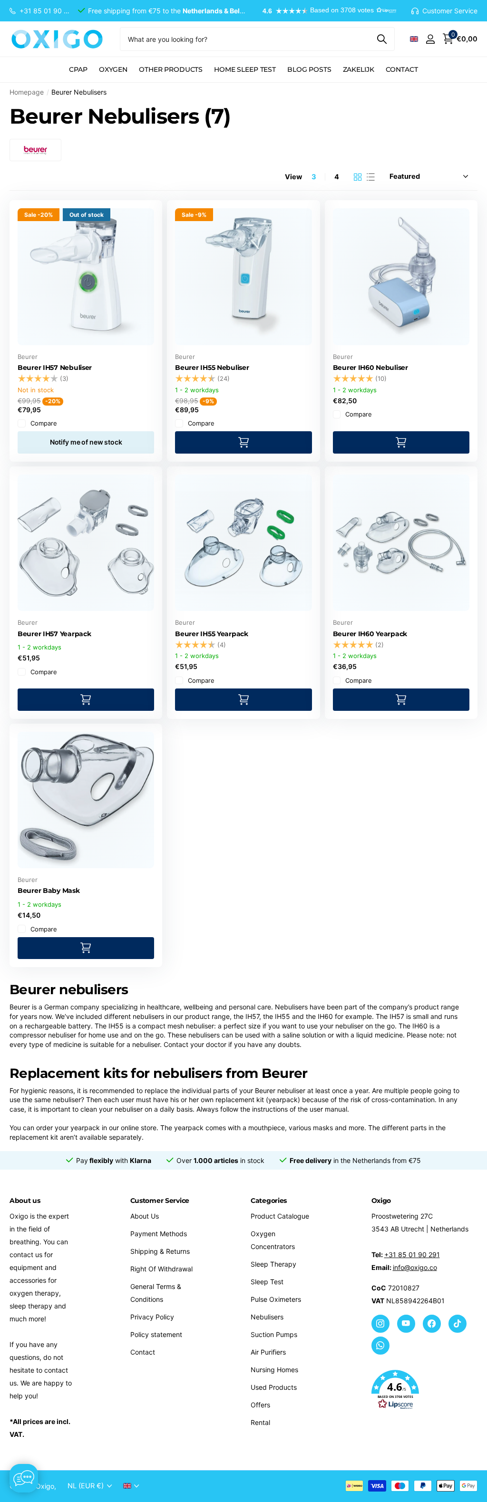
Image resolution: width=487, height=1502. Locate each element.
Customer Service (160, 1200)
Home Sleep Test (245, 69)
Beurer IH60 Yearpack (370, 634)
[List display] (371, 177)
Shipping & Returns (160, 1251)
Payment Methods (158, 1234)
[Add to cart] (243, 442)
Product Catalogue (280, 1216)
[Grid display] (358, 177)
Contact (402, 69)
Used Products (274, 1387)
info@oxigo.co (415, 1267)
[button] (324, 11)
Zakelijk (358, 69)
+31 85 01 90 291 (412, 1254)
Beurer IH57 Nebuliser (55, 367)
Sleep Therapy (273, 1264)
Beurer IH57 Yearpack (54, 634)
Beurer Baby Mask (49, 890)
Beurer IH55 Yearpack (211, 634)
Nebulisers (267, 1317)
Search (382, 39)
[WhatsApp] (380, 1346)
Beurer (28, 356)
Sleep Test (267, 1282)
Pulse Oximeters (276, 1299)
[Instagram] (380, 1324)
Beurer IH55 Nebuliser (212, 367)
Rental (260, 1422)
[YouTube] (406, 1324)
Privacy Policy (152, 1317)
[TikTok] (457, 1324)
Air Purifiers (268, 1352)
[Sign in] (430, 39)
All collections (78, 75)
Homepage (27, 92)
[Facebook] (432, 1324)
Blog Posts (309, 69)
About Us (144, 1216)
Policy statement (156, 1334)
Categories (269, 1200)
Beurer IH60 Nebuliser (370, 367)
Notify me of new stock (86, 442)
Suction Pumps (274, 1334)
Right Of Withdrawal (161, 1269)
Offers (260, 1405)
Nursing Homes (274, 1370)
